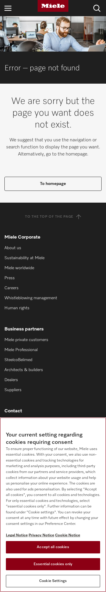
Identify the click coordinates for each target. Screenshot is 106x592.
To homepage (53, 184)
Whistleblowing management (30, 298)
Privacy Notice (41, 535)
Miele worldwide (19, 268)
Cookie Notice (67, 535)
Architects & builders (23, 370)
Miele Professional (21, 350)
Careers (11, 288)
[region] (53, 504)
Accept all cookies (53, 547)
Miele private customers (26, 340)
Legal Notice (17, 535)
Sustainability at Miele (24, 258)
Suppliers (12, 390)
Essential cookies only (53, 564)
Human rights (16, 308)
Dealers (11, 380)
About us (12, 248)
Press (9, 278)
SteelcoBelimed (18, 360)
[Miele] (53, 6)
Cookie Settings (53, 581)
